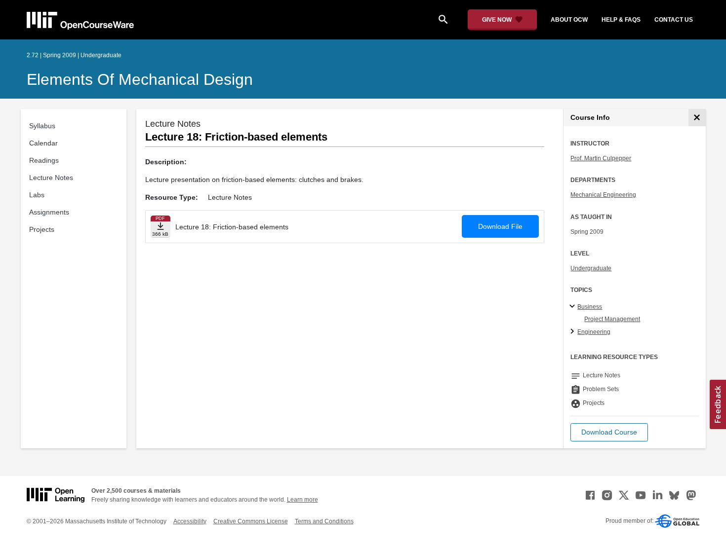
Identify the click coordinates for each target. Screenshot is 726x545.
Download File (500, 226)
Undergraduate (590, 268)
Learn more (302, 499)
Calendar (43, 143)
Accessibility (189, 521)
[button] (609, 432)
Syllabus (42, 126)
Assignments (49, 212)
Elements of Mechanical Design (140, 79)
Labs (36, 195)
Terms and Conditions (324, 521)
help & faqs (621, 19)
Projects (41, 229)
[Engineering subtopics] (573, 332)
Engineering (593, 331)
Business (589, 306)
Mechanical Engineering (603, 194)
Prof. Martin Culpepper (600, 158)
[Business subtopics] (573, 306)
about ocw (569, 19)
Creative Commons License (250, 521)
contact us (673, 19)
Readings (44, 160)
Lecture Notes (51, 178)
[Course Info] (697, 117)
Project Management (612, 319)
